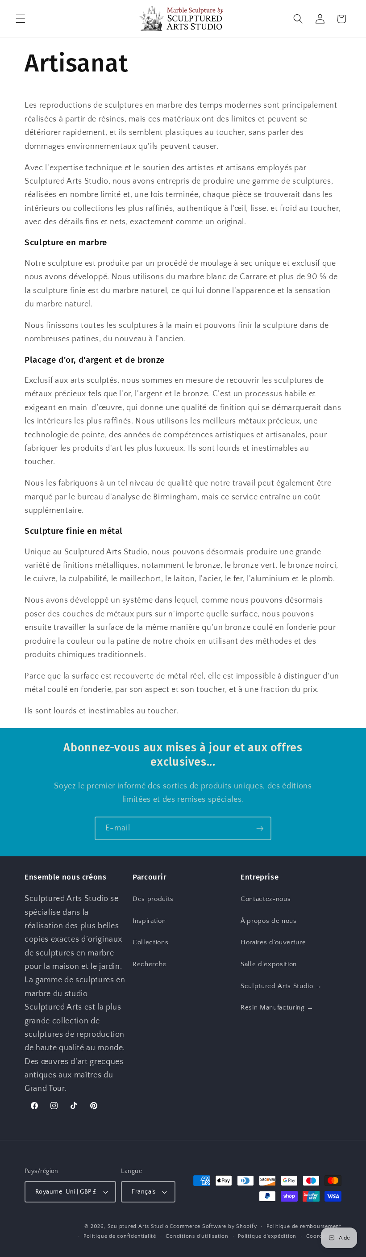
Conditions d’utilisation (197, 1236)
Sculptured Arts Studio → (281, 986)
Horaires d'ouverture (273, 942)
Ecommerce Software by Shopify (213, 1226)
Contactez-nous (266, 899)
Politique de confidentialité (119, 1236)
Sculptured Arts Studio (138, 1226)
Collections (150, 942)
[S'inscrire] (259, 829)
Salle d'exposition (269, 964)
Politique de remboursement (303, 1226)
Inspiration (149, 921)
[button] (20, 18)
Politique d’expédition (267, 1236)
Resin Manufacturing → (277, 1007)
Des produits (153, 899)
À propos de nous (269, 921)
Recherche (149, 964)
